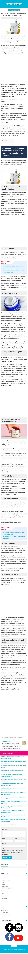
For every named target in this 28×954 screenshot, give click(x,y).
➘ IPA (3, 882)
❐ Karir (2, 893)
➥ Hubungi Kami (4, 912)
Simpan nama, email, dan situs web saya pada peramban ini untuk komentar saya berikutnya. (12, 852)
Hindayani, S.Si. (14, 18)
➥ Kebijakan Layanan (5, 914)
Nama (4, 838)
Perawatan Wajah (12, 737)
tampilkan (10, 140)
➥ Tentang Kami (4, 910)
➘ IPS (3, 884)
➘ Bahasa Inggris (6, 880)
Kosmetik (6, 737)
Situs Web (5, 843)
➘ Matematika (5, 886)
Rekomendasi (19, 737)
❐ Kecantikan (4, 898)
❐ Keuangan (4, 895)
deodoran (7, 677)
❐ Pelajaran (3, 877)
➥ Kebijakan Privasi (5, 915)
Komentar (4, 829)
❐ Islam (2, 890)
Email (16, 838)
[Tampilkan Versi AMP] (21, 18)
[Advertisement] (14, 69)
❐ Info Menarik (4, 901)
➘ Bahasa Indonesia (6, 878)
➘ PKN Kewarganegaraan (7, 888)
